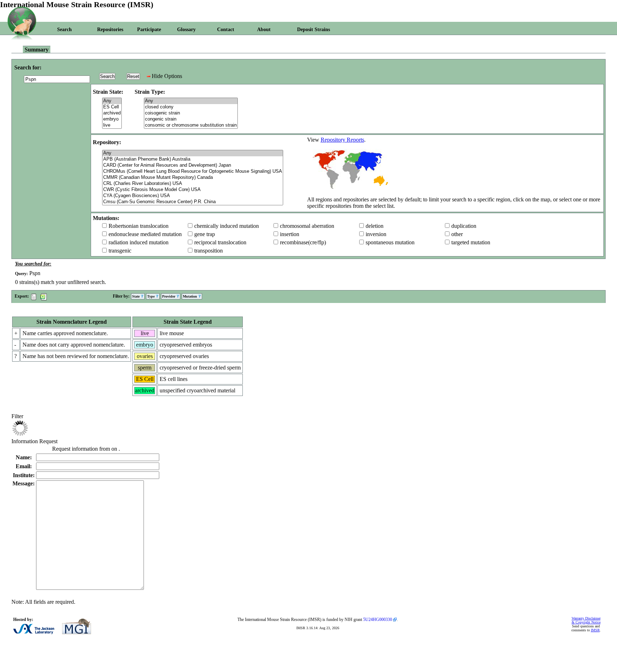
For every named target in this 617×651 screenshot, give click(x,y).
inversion (376, 234)
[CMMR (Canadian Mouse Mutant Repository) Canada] (192, 178)
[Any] (111, 101)
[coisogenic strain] (190, 113)
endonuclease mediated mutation (145, 234)
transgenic (120, 251)
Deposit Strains (313, 29)
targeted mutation (470, 242)
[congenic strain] (190, 119)
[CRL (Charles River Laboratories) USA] (192, 184)
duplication (463, 226)
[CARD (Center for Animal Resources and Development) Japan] (192, 165)
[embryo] (111, 119)
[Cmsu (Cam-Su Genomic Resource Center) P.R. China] (192, 202)
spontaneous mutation (390, 242)
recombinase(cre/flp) (303, 242)
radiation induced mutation (139, 242)
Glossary (186, 29)
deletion (374, 226)
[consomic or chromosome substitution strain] (190, 125)
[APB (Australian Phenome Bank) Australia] (192, 159)
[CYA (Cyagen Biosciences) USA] (192, 196)
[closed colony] (190, 107)
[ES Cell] (111, 107)
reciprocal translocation (220, 242)
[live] (111, 125)
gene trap (204, 234)
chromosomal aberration (307, 226)
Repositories (110, 29)
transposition (208, 251)
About (264, 29)
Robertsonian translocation (139, 226)
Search (64, 29)
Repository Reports (342, 140)
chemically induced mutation (226, 226)
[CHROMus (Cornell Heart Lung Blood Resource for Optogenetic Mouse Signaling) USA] (192, 171)
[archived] (111, 113)
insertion (289, 234)
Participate (149, 29)
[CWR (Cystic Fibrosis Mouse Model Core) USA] (192, 190)
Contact (225, 29)
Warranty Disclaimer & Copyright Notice (586, 620)
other (457, 234)
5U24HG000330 (377, 619)
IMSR (595, 630)
